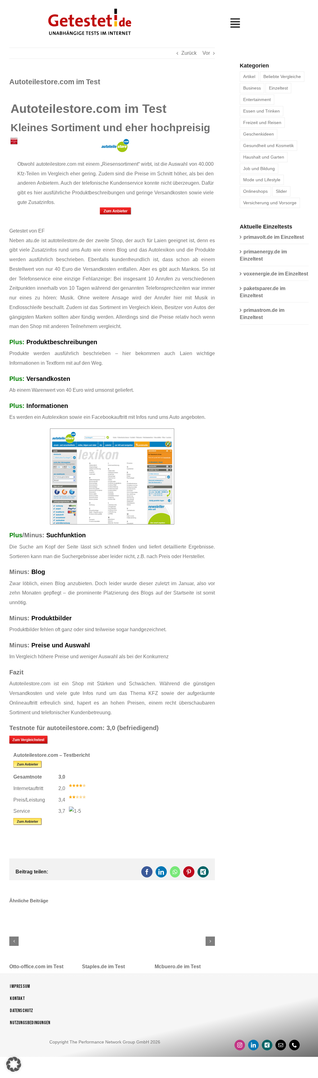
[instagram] (239, 1045)
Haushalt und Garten (263, 157)
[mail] (280, 1045)
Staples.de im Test (103, 966)
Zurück (189, 53)
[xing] (267, 1045)
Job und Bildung (259, 168)
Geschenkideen (258, 134)
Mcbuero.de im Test (178, 966)
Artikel (249, 76)
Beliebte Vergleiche (282, 76)
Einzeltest (278, 88)
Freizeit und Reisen (262, 122)
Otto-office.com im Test (36, 966)
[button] (14, 941)
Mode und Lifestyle (261, 179)
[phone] (294, 1045)
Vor (206, 53)
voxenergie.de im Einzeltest (275, 273)
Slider (281, 191)
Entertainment (257, 99)
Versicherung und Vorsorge (270, 202)
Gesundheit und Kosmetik (268, 145)
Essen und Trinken (261, 111)
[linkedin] (253, 1045)
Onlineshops (255, 191)
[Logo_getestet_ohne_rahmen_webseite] (88, 7)
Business (252, 88)
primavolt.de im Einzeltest (273, 237)
